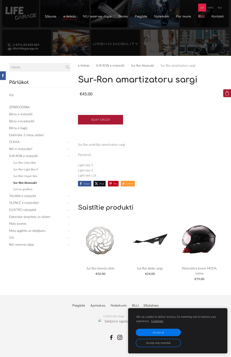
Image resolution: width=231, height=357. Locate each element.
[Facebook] (111, 337)
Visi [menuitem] (11, 95)
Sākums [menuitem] (50, 16)
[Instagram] (120, 337)
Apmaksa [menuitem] (97, 305)
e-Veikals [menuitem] (69, 16)
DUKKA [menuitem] (14, 142)
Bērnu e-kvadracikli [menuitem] (21, 121)
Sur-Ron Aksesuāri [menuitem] (25, 182)
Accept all (158, 332)
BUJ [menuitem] (201, 16)
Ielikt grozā (100, 120)
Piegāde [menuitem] (141, 16)
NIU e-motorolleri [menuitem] (20, 149)
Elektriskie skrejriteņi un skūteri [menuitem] (29, 217)
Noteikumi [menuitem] (161, 16)
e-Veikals (84, 65)
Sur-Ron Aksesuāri (142, 65)
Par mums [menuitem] (183, 16)
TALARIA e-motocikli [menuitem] (22, 196)
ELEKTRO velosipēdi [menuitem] (22, 210)
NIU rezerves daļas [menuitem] (97, 16)
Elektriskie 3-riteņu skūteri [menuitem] (26, 135)
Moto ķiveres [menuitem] (17, 224)
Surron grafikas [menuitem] (22, 189)
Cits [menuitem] (11, 237)
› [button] (69, 142)
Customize (157, 321)
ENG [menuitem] (211, 7)
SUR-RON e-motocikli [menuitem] (23, 156)
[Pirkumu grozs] (227, 93)
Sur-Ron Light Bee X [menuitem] (25, 169)
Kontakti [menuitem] (218, 16)
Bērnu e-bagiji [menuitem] (18, 128)
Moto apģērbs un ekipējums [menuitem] (27, 231)
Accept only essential (158, 343)
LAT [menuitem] (202, 7)
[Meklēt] (68, 67)
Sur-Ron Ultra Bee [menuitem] (24, 163)
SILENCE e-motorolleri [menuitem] (24, 203)
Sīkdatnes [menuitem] (151, 305)
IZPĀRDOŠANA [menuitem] (19, 107)
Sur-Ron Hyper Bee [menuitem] (25, 176)
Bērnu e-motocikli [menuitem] (20, 114)
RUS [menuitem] (220, 7)
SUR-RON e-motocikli (110, 65)
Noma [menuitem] (123, 16)
